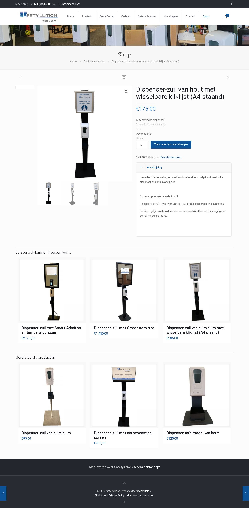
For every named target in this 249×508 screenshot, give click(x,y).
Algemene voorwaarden (140, 495)
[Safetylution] (38, 16)
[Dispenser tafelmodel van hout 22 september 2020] (246, 493)
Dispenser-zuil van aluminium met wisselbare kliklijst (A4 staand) (195, 330)
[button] (126, 91)
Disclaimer (101, 495)
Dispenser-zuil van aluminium (46, 433)
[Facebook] (232, 4)
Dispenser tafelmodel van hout (192, 433)
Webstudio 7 (144, 491)
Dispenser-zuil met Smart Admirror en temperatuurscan (51, 330)
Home (73, 61)
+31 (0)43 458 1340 (45, 4)
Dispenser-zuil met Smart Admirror (124, 328)
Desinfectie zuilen (94, 61)
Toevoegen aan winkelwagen (171, 144)
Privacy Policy (116, 495)
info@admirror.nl (71, 4)
